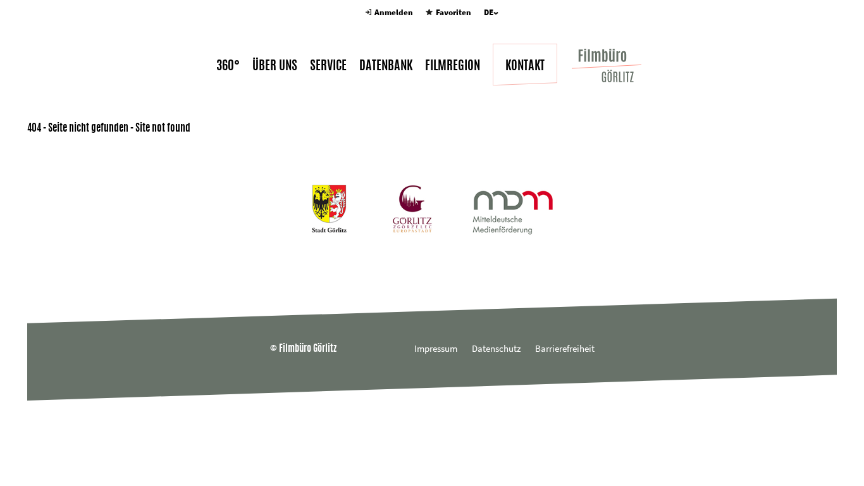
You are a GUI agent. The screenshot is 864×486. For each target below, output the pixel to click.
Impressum (435, 348)
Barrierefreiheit (565, 348)
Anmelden (393, 12)
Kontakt (525, 65)
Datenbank (385, 65)
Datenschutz (496, 348)
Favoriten (453, 12)
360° (228, 65)
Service (328, 65)
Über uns (274, 65)
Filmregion (452, 65)
